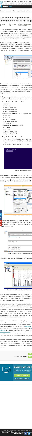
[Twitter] (29, 434)
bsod (30, 24)
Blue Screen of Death (24, 24)
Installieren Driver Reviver (22, 378)
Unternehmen (5, 430)
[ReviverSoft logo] (6, 6)
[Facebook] (25, 434)
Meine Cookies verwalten (8, 431)
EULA (15, 430)
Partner (11, 430)
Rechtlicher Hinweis (23, 430)
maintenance (24, 25)
